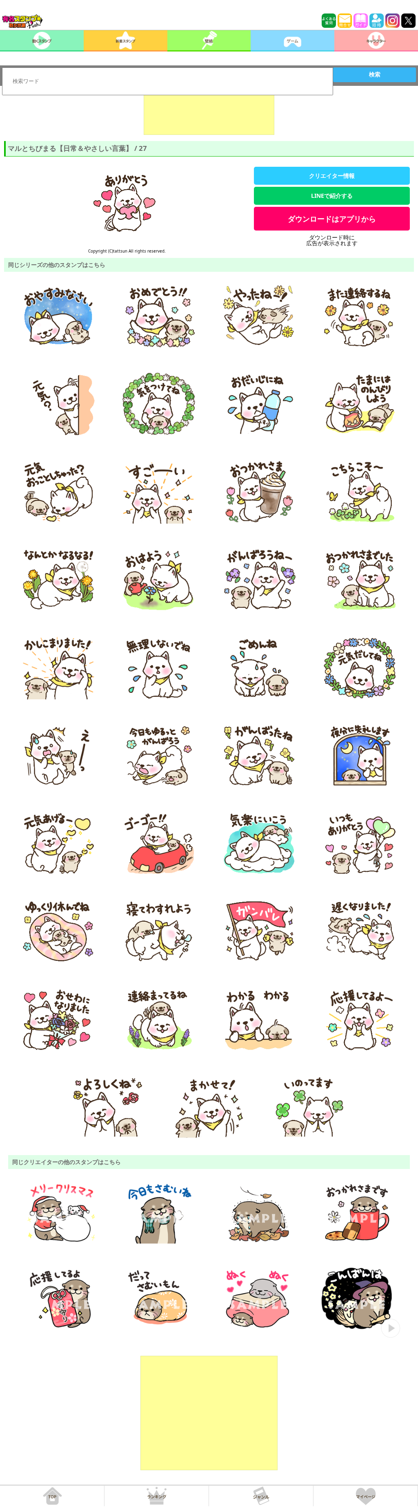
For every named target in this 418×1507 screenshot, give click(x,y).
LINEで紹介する (332, 195)
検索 (374, 74)
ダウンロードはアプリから (332, 219)
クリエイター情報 (332, 175)
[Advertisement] (209, 114)
